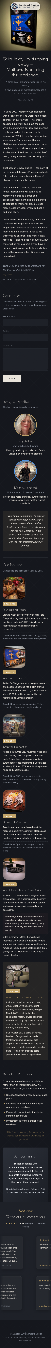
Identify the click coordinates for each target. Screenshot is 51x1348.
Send (12, 378)
